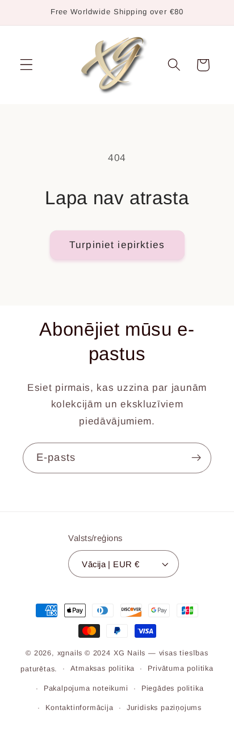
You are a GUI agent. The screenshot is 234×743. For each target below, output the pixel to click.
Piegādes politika (172, 688)
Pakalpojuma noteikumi (86, 688)
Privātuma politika (181, 668)
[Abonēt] (196, 458)
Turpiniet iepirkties (117, 244)
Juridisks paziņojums (164, 708)
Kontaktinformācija (79, 708)
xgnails (70, 653)
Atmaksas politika (102, 668)
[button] (26, 65)
